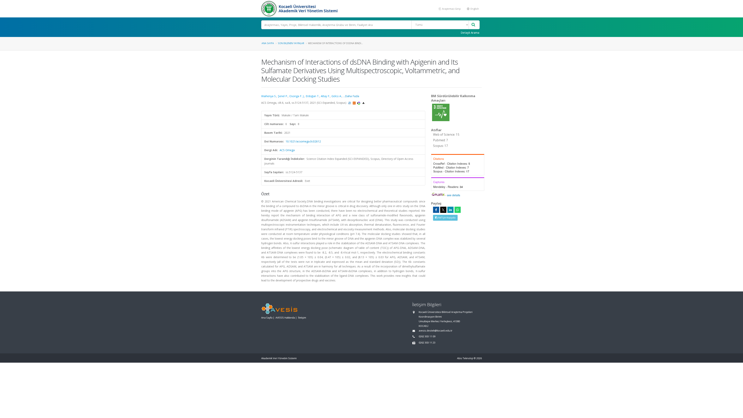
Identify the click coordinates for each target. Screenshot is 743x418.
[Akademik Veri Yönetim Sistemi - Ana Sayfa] (269, 8)
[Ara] (473, 25)
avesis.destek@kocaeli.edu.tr (435, 330)
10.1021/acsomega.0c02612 (303, 141)
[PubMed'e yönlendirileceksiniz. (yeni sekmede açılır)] (350, 102)
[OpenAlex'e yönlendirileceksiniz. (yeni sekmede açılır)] (363, 102)
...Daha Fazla (351, 96)
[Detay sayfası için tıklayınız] (440, 112)
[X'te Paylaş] (443, 210)
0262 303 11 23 (427, 342)
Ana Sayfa (268, 43)
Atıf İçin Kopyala (446, 217)
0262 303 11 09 (427, 336)
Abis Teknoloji (465, 358)
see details (453, 195)
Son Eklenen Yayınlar (291, 43)
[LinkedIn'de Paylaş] (450, 210)
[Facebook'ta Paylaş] (436, 210)
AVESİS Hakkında (285, 317)
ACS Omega (287, 150)
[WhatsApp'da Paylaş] (458, 210)
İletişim (302, 317)
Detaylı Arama (470, 32)
